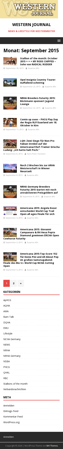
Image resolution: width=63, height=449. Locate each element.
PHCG (6, 367)
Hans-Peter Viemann (36, 154)
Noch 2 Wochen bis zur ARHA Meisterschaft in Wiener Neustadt (37, 168)
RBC (5, 378)
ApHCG (7, 300)
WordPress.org (11, 422)
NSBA (6, 361)
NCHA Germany (11, 339)
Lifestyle (7, 333)
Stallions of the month (15, 383)
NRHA (6, 350)
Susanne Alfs (33, 68)
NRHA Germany (11, 355)
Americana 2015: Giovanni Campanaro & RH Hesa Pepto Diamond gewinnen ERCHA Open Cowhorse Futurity (31, 234)
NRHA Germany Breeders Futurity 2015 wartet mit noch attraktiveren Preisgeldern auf (39, 189)
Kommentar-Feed (13, 416)
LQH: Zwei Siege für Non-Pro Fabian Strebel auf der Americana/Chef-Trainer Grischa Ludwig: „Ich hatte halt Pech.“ (31, 145)
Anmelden (8, 405)
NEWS (6, 344)
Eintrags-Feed (10, 411)
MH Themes (52, 445)
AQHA (6, 305)
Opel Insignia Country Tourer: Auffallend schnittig (38, 81)
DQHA (6, 322)
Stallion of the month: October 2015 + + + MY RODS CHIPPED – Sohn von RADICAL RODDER (38, 61)
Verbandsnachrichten (14, 389)
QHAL (6, 372)
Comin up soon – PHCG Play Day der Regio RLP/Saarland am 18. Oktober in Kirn (39, 122)
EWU (6, 328)
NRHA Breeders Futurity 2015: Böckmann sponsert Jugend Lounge (37, 101)
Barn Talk (8, 316)
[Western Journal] (29, 16)
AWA (6, 311)
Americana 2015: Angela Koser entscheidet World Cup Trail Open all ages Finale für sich (38, 211)
